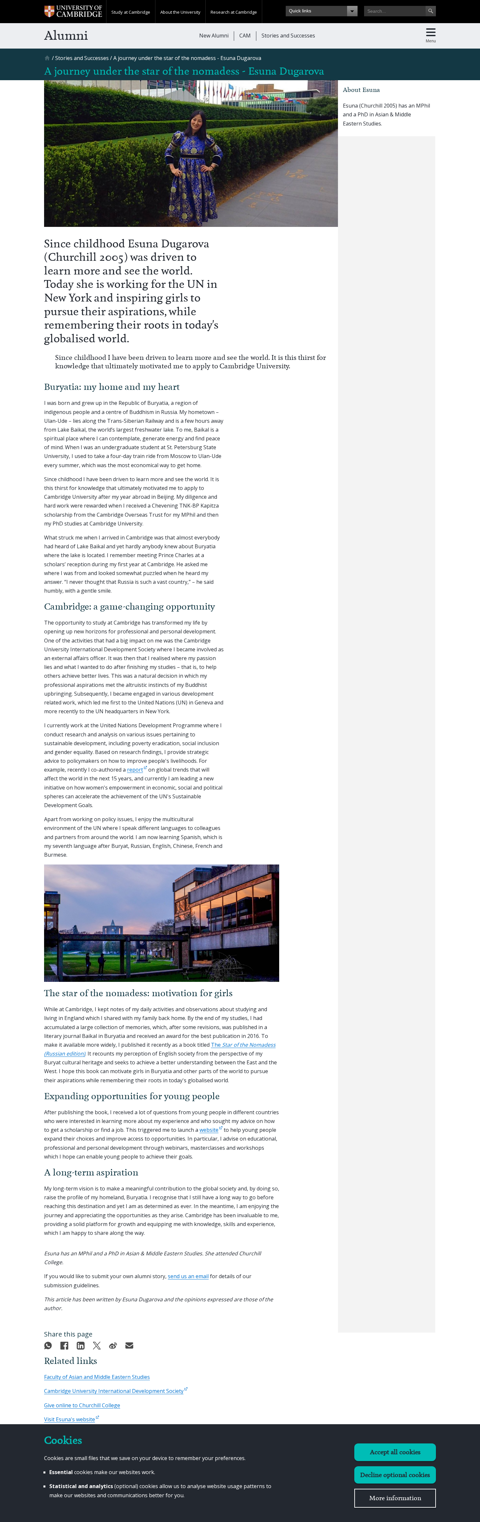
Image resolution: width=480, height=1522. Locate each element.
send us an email (188, 1276)
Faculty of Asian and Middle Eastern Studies (97, 1377)
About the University (180, 12)
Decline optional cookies (395, 1475)
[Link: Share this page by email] (130, 1344)
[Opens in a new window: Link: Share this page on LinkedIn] (82, 1344)
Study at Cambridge (130, 12)
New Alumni (214, 35)
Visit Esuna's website (69, 1419)
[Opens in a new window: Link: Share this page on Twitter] (98, 1344)
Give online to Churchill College (82, 1405)
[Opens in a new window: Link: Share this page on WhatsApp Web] (49, 1344)
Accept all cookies (395, 1452)
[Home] (48, 60)
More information (395, 1498)
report (135, 769)
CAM (245, 35)
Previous (322, 218)
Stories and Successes (288, 35)
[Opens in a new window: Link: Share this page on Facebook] (66, 1344)
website (209, 1129)
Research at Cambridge (234, 12)
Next (332, 218)
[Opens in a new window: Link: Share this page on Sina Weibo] (114, 1344)
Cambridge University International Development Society (114, 1391)
